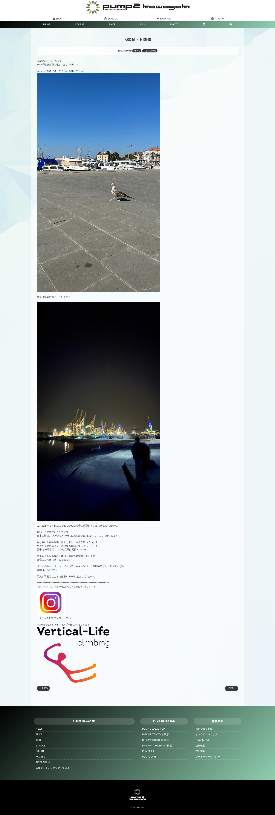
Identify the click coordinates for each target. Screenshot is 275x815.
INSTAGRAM (43, 762)
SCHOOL (40, 745)
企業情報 (200, 745)
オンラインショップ (206, 734)
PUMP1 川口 (149, 751)
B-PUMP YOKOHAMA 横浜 (157, 745)
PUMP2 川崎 (149, 756)
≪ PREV (43, 688)
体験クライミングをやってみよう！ (55, 767)
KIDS (143, 24)
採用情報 (200, 751)
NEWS (46, 24)
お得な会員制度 (204, 728)
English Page (202, 740)
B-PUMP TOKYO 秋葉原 (155, 734)
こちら (47, 569)
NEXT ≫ (231, 688)
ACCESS (79, 24)
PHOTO (174, 24)
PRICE (112, 24)
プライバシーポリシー (207, 756)
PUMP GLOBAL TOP (153, 728)
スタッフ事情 (150, 50)
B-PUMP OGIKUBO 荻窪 (155, 740)
